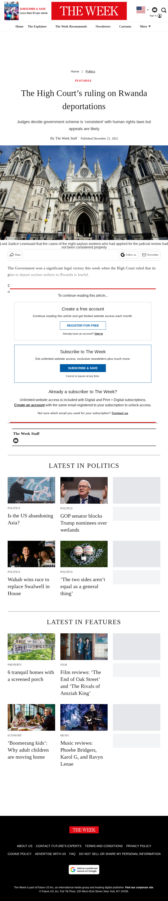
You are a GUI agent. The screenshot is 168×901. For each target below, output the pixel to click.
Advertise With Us (50, 854)
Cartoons (125, 26)
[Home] (18, 26)
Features (83, 80)
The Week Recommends (71, 26)
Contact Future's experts (58, 846)
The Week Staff (66, 138)
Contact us (120, 413)
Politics (90, 71)
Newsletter (152, 254)
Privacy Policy (138, 846)
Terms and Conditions (104, 846)
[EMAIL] (17, 440)
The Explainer (37, 26)
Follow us (131, 254)
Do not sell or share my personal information (120, 854)
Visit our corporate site (139, 887)
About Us (24, 846)
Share (18, 254)
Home (75, 71)
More (144, 26)
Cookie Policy (20, 854)
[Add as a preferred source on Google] (84, 869)
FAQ (72, 854)
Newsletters (103, 26)
